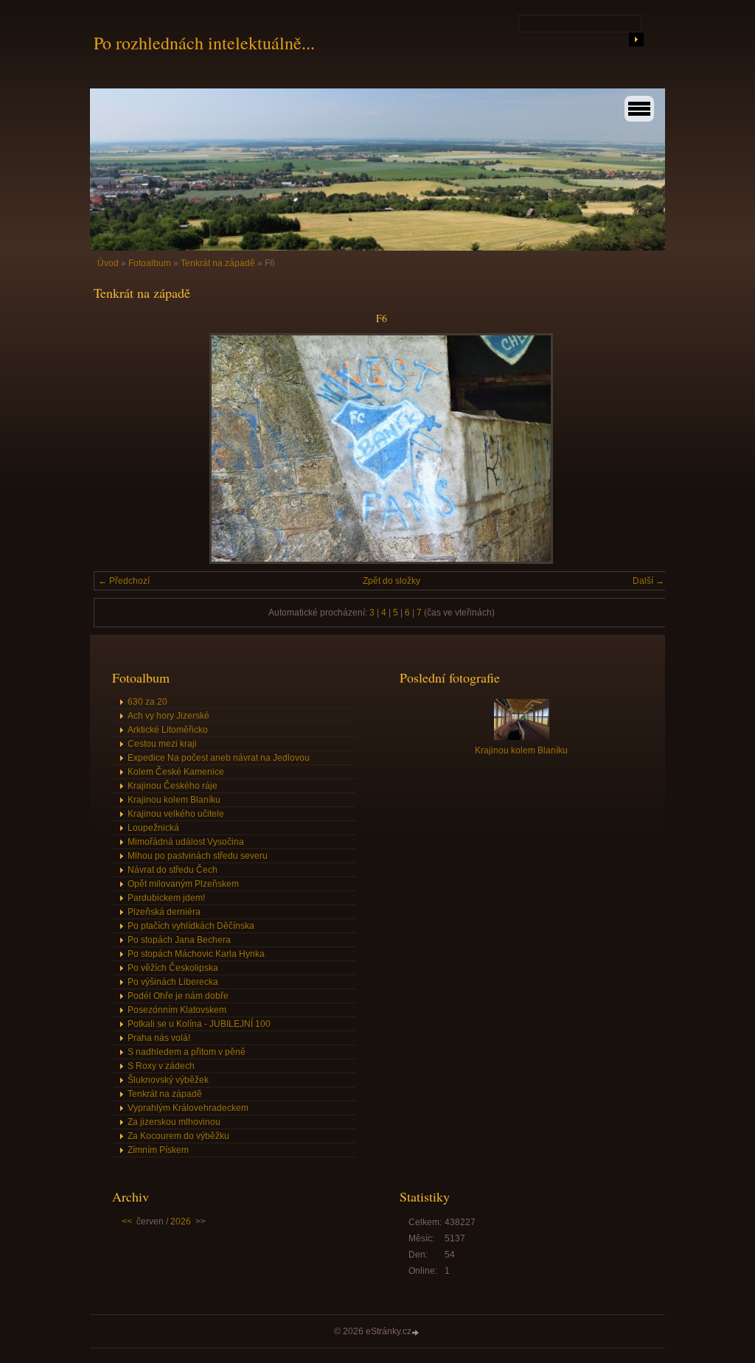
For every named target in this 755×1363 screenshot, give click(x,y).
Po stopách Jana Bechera (179, 940)
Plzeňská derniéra (164, 912)
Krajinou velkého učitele (176, 814)
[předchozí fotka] (117, 448)
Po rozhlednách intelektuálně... (204, 43)
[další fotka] (644, 448)
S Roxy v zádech (161, 1066)
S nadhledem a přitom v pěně (187, 1052)
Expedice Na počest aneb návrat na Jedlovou (219, 758)
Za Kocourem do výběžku (178, 1136)
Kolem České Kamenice (176, 772)
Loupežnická (153, 828)
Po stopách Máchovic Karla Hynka (196, 954)
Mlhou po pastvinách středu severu (198, 856)
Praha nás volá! (159, 1038)
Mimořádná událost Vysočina (186, 842)
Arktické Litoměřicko (168, 730)
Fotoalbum (149, 263)
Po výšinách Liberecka (173, 982)
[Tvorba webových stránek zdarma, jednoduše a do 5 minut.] (416, 1332)
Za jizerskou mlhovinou (174, 1122)
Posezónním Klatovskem (177, 1010)
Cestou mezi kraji (162, 744)
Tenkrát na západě (218, 263)
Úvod (108, 263)
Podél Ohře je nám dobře (178, 996)
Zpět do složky (391, 581)
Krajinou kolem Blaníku (174, 800)
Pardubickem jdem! (166, 898)
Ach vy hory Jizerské (168, 716)
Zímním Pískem (158, 1150)
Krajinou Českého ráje (173, 786)
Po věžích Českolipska (173, 968)
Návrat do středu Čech (173, 870)
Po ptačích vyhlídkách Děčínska (191, 926)
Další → (648, 581)
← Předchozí (124, 581)
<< (127, 1221)
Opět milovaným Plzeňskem (183, 884)
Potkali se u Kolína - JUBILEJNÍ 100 (199, 1024)
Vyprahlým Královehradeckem (188, 1108)
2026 (180, 1221)
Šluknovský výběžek (168, 1080)
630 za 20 (147, 702)
